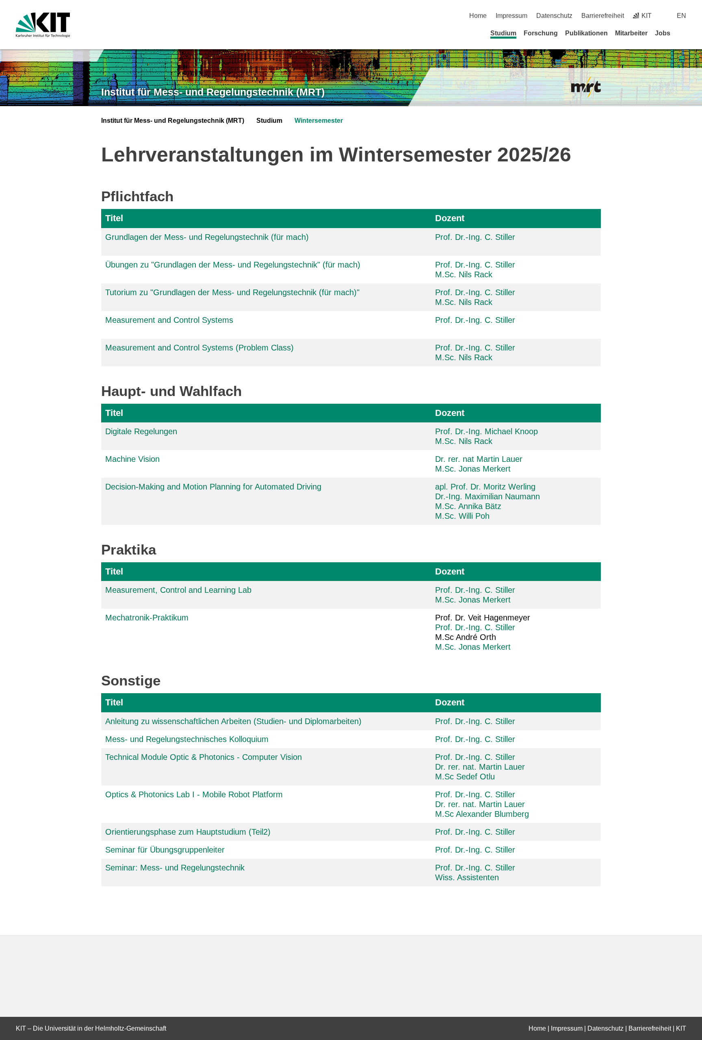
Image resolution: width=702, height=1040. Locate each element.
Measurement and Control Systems (169, 319)
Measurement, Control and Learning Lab (178, 589)
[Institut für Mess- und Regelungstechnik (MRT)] (586, 87)
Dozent (449, 218)
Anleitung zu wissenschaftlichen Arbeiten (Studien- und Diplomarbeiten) (233, 721)
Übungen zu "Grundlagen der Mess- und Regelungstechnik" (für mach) (232, 264)
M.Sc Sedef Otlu (465, 776)
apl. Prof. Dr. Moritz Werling (485, 486)
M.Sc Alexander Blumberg (482, 813)
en (681, 15)
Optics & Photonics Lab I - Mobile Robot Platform (194, 794)
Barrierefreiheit (602, 15)
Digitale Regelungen (141, 431)
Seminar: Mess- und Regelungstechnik (175, 867)
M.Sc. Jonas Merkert (473, 468)
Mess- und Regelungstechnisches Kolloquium (187, 739)
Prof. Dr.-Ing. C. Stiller (475, 237)
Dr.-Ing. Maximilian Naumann (487, 496)
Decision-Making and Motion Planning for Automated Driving (213, 486)
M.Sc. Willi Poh (462, 515)
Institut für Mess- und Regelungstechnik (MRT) (213, 92)
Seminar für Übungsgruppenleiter (165, 849)
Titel (114, 218)
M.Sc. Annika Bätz (468, 506)
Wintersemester (319, 120)
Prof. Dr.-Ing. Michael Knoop (486, 431)
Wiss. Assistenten (467, 877)
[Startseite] (683, 33)
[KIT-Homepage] (43, 25)
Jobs (662, 33)
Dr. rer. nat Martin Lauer (478, 459)
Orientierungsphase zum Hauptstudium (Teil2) (188, 831)
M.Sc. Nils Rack (463, 274)
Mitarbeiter (631, 33)
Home (478, 15)
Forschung (541, 33)
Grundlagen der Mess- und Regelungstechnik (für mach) (207, 237)
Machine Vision (132, 459)
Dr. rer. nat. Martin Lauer (480, 766)
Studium (503, 33)
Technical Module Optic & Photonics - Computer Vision (203, 757)
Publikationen (586, 33)
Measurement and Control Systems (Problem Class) (199, 347)
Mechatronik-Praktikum (146, 617)
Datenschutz (554, 15)
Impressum (511, 15)
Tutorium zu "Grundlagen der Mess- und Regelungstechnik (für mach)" (232, 292)
